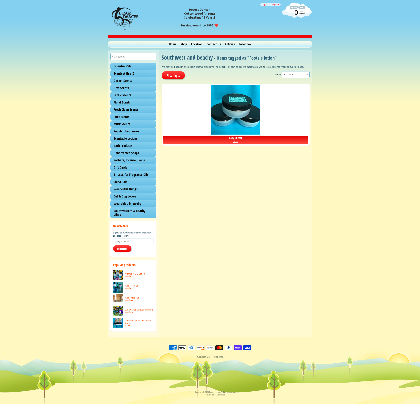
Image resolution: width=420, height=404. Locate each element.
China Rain (120, 182)
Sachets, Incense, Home (129, 160)
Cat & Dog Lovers (125, 196)
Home (173, 44)
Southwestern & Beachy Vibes (129, 212)
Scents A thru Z (124, 73)
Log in (265, 4)
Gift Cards (120, 167)
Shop (184, 44)
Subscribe (122, 249)
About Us (218, 356)
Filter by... (173, 75)
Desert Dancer (214, 392)
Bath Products (123, 145)
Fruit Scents (121, 117)
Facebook (245, 44)
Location (196, 44)
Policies (230, 44)
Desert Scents (123, 80)
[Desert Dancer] (124, 17)
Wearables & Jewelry (127, 203)
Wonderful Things (125, 189)
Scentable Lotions (125, 138)
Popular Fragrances (126, 131)
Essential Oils (122, 66)
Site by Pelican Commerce (215, 395)
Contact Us (214, 44)
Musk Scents (122, 124)
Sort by (278, 74)
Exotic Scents (122, 95)
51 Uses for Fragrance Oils (131, 174)
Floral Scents (122, 102)
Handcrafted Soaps (126, 153)
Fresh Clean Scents (126, 109)
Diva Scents (121, 88)
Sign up (275, 4)
